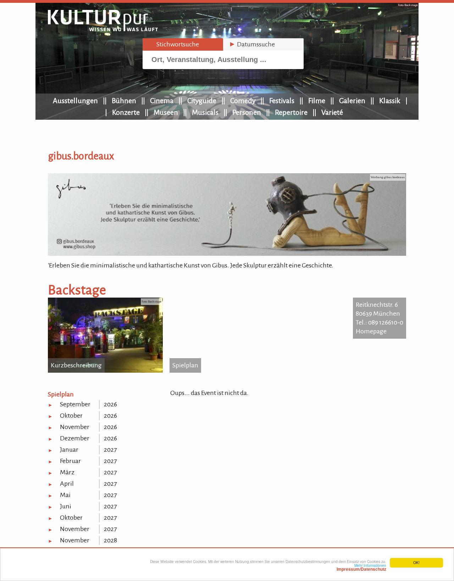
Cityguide (201, 101)
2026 (110, 404)
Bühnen (124, 101)
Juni (65, 506)
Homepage (371, 331)
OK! (416, 562)
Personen (246, 112)
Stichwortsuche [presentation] (173, 44)
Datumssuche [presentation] (252, 44)
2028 (110, 540)
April (67, 483)
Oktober (71, 415)
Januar (69, 449)
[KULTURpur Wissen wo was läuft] (103, 29)
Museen (166, 112)
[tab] (183, 44)
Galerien (352, 101)
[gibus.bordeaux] (227, 253)
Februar (70, 460)
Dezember (74, 438)
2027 (110, 449)
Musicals (205, 112)
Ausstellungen (75, 101)
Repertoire (291, 112)
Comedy (242, 101)
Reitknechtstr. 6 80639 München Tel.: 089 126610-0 (379, 313)
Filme (316, 101)
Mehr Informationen (361, 567)
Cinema (161, 101)
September (75, 404)
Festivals (281, 101)
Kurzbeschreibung (76, 365)
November (74, 426)
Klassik (389, 101)
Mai (65, 494)
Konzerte (126, 112)
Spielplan (185, 365)
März (67, 472)
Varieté (332, 112)
